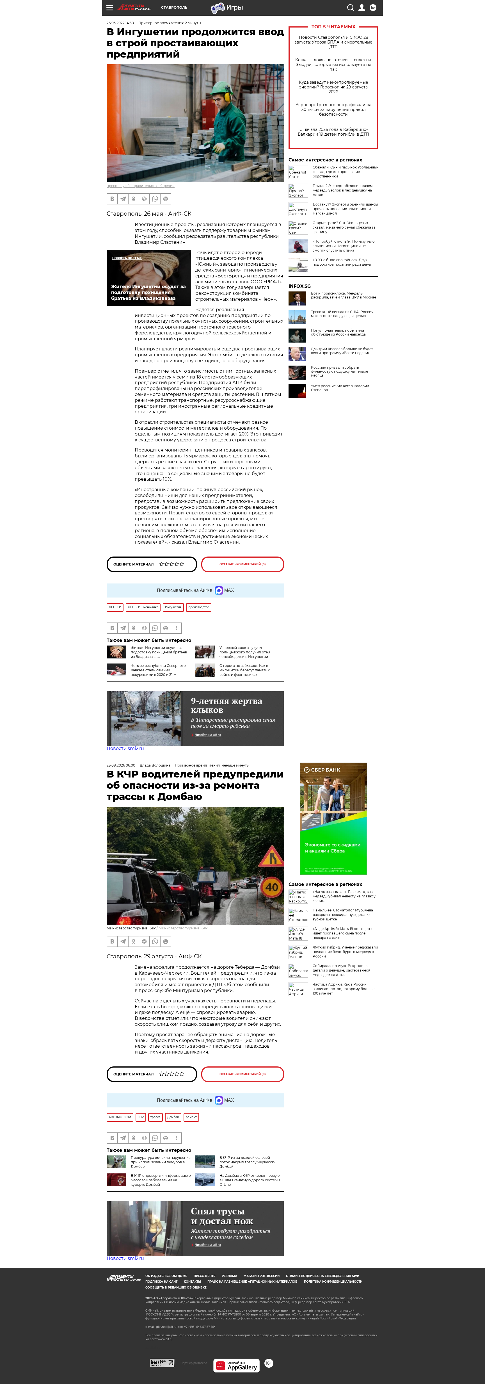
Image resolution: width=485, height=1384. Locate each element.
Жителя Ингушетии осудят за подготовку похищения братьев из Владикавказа (159, 652)
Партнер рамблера (193, 1363)
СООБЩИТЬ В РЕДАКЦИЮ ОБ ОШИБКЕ (176, 1287)
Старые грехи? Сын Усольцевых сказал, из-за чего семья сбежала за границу (344, 227)
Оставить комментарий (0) (242, 564)
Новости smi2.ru (125, 748)
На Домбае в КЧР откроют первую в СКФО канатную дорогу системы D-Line (249, 1180)
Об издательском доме (166, 1276)
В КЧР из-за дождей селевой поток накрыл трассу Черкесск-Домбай (247, 1162)
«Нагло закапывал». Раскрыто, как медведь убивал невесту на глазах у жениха (344, 896)
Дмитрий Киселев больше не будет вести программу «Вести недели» (342, 351)
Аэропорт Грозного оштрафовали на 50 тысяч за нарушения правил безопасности (333, 109)
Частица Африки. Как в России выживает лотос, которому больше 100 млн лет (343, 988)
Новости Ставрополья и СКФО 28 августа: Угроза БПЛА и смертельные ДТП (333, 42)
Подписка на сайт (161, 1281)
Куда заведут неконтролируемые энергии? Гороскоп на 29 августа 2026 (333, 87)
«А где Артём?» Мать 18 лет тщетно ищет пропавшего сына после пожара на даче (343, 933)
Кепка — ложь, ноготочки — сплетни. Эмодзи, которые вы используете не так (333, 65)
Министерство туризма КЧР (183, 928)
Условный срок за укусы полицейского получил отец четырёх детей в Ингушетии (244, 652)
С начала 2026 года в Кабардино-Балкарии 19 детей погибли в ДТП (333, 132)
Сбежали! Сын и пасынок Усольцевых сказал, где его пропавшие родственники (345, 171)
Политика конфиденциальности (333, 1281)
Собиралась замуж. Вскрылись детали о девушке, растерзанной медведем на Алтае (341, 970)
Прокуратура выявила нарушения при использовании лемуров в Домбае (161, 1162)
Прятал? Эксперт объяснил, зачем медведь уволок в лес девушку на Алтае (342, 190)
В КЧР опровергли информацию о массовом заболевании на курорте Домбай (161, 1180)
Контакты (192, 1281)
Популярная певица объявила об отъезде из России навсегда (338, 332)
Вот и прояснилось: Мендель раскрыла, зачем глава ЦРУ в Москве (343, 295)
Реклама (229, 1276)
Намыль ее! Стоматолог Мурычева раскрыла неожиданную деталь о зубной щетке (343, 914)
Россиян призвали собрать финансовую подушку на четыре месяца (339, 371)
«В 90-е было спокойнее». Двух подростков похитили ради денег (342, 262)
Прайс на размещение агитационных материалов (252, 1281)
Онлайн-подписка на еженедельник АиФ (322, 1276)
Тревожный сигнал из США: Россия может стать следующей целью (342, 314)
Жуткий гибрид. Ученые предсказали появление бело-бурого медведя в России (345, 951)
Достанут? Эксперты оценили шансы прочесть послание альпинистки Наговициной (345, 208)
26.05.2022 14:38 (120, 23)
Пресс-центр (204, 1276)
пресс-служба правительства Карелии (141, 186)
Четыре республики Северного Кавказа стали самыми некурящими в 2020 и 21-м (158, 670)
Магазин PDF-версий (262, 1276)
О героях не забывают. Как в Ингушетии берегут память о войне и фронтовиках (244, 670)
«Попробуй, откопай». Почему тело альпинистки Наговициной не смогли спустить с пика (344, 245)
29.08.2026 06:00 (121, 765)
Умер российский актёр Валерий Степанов (340, 388)
